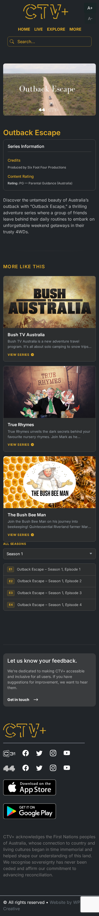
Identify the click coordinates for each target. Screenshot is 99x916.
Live (38, 29)
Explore (56, 29)
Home (24, 29)
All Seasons (14, 544)
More (75, 29)
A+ (90, 8)
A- (90, 18)
